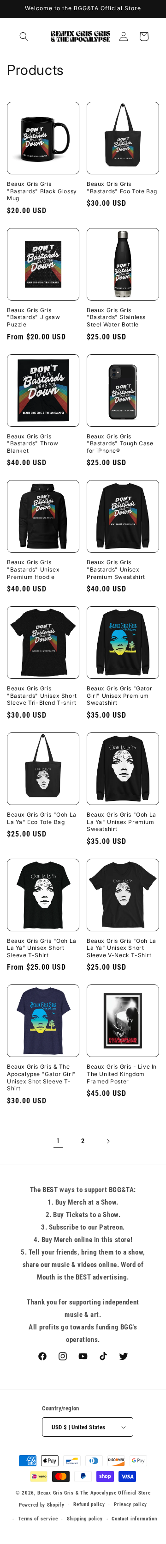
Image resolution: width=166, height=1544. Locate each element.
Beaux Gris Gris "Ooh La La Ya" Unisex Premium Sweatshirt (121, 821)
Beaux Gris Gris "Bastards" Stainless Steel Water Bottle (116, 317)
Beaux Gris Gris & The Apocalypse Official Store (93, 1493)
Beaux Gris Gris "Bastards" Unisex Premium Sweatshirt (116, 569)
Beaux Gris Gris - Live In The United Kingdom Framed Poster (122, 1073)
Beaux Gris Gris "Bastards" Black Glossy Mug (42, 191)
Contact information (134, 1519)
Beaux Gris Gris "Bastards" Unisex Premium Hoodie (33, 569)
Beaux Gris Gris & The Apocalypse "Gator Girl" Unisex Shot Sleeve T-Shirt (41, 1077)
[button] (24, 36)
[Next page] (108, 1141)
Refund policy (89, 1504)
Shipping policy (85, 1519)
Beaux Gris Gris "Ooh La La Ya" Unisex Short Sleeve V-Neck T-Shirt (121, 948)
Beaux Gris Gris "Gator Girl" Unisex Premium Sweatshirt (119, 695)
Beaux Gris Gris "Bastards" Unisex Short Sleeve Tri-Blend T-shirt (42, 695)
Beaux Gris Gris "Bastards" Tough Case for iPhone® (120, 443)
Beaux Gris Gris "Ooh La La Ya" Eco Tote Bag (42, 818)
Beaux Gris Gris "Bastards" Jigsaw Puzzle (33, 317)
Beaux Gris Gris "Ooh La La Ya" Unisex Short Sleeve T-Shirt (42, 948)
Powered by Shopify (42, 1505)
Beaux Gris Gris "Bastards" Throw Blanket (33, 443)
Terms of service (38, 1519)
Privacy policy (130, 1504)
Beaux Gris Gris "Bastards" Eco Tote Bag (122, 187)
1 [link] (58, 1141)
